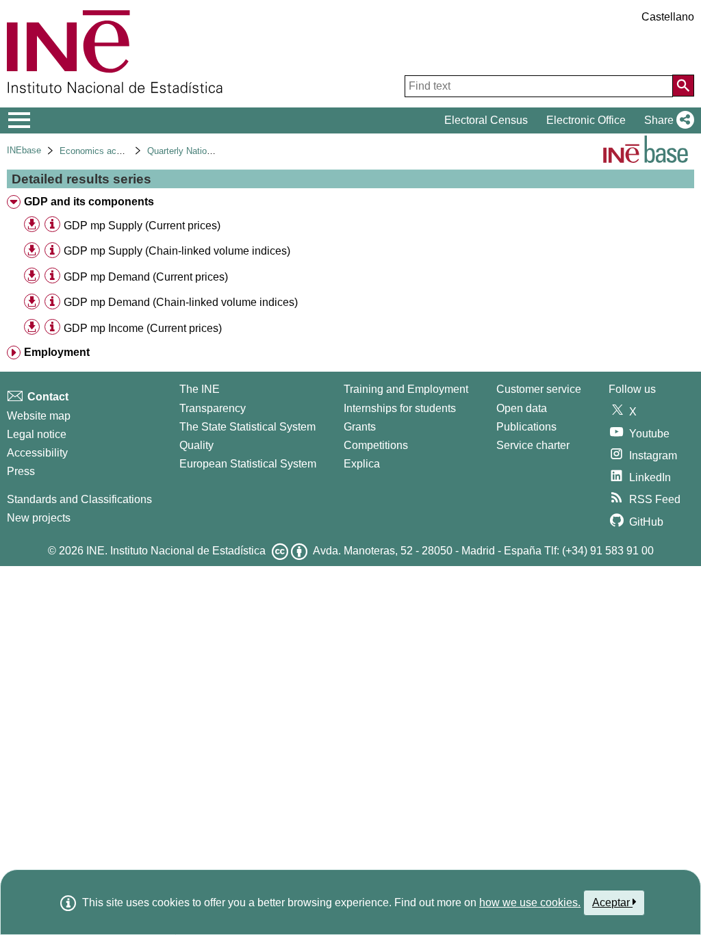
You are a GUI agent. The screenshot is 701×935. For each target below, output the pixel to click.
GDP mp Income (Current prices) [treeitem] (143, 328)
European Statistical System (247, 464)
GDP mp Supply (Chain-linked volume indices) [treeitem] (177, 251)
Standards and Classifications (79, 499)
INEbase (24, 150)
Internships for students (400, 408)
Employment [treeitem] (57, 352)
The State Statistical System (247, 427)
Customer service (538, 389)
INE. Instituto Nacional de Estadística (176, 550)
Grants (360, 427)
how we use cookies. (530, 902)
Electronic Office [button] (586, 120)
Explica (362, 464)
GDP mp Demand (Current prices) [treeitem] (146, 277)
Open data (521, 408)
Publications (526, 427)
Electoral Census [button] (486, 120)
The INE (199, 389)
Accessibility (37, 453)
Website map (39, 416)
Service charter (533, 445)
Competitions (376, 445)
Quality (196, 445)
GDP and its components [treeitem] (89, 201)
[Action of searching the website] (683, 86)
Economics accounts (101, 151)
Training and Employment (406, 389)
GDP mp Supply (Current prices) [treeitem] (142, 225)
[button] (666, 120)
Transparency (212, 408)
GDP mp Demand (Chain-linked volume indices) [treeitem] (181, 302)
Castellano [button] (667, 17)
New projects (39, 518)
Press (21, 471)
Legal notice (36, 434)
